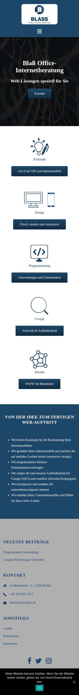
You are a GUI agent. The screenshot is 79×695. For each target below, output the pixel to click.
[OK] (74, 682)
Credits (7, 628)
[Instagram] (49, 662)
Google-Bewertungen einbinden (23, 559)
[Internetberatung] (39, 14)
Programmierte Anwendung (21, 552)
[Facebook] (29, 662)
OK (40, 688)
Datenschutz (11, 636)
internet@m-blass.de (23, 602)
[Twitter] (38, 662)
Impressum (10, 643)
